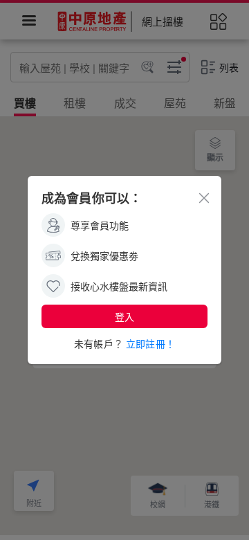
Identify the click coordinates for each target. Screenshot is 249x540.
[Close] (204, 197)
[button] (125, 316)
